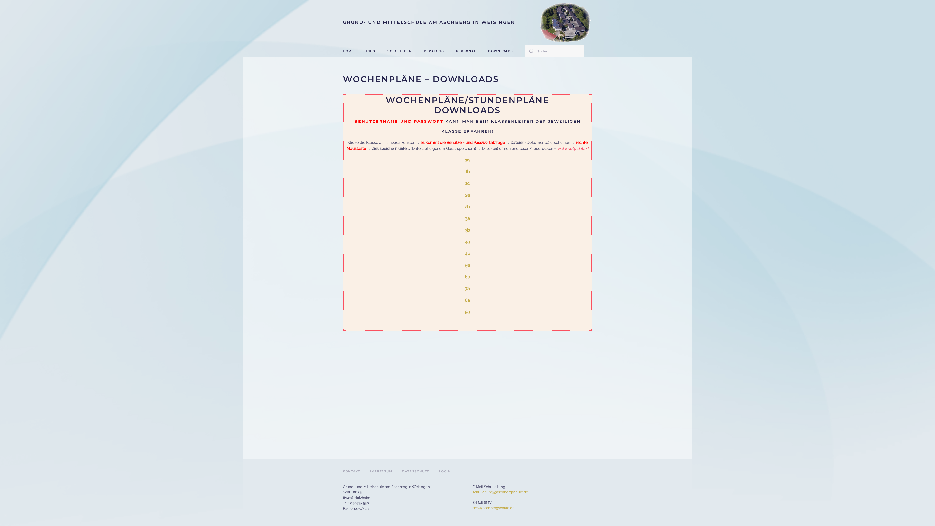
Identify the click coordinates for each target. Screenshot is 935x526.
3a (467, 218)
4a (467, 241)
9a (467, 311)
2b (467, 206)
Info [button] (370, 51)
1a (467, 159)
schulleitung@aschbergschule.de (500, 492)
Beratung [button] (434, 51)
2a (467, 194)
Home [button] (348, 51)
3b (467, 230)
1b (467, 171)
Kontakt (351, 471)
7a (467, 288)
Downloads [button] (500, 51)
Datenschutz (415, 471)
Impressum (381, 471)
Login (445, 471)
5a (467, 265)
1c (467, 183)
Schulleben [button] (399, 51)
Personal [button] (466, 51)
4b (467, 253)
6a (467, 276)
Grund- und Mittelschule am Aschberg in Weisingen (429, 22)
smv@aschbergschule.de (493, 508)
